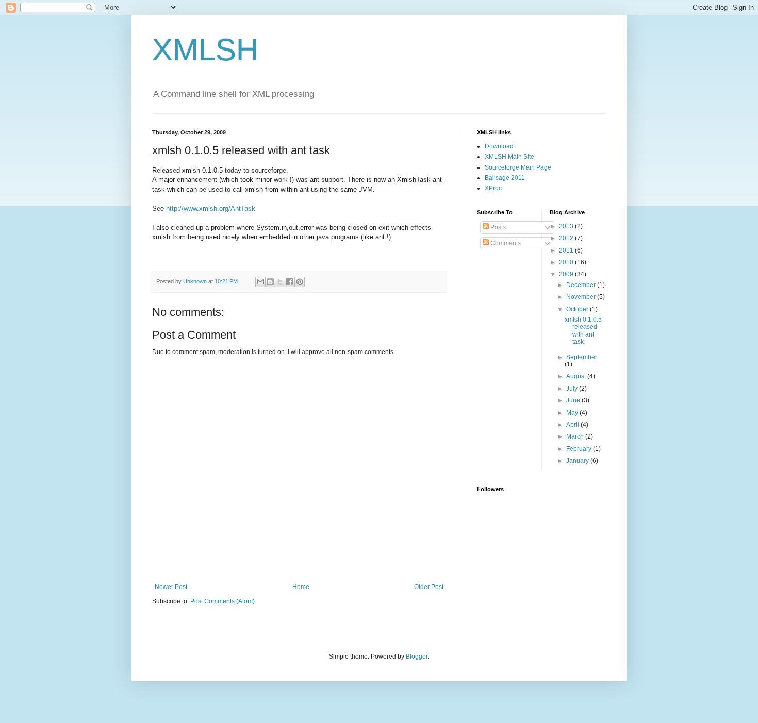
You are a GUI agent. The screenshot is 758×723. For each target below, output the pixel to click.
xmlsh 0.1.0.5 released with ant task (583, 330)
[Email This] (260, 282)
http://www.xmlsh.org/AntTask (210, 208)
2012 (567, 238)
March (575, 436)
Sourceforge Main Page (518, 167)
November (581, 296)
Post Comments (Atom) (222, 601)
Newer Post (171, 587)
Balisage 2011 (505, 177)
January (578, 460)
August (576, 376)
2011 (567, 250)
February (579, 448)
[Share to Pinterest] (299, 282)
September (581, 357)
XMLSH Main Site (509, 156)
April (573, 424)
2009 (567, 274)
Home (300, 587)
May (573, 412)
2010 (567, 262)
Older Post (428, 587)
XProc (493, 188)
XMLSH (205, 49)
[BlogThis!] (270, 282)
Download (499, 146)
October (578, 309)
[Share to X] (280, 282)
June (574, 400)
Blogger (416, 656)
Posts (497, 227)
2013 (567, 226)
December (581, 285)
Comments (505, 243)
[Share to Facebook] (290, 282)
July (572, 388)
